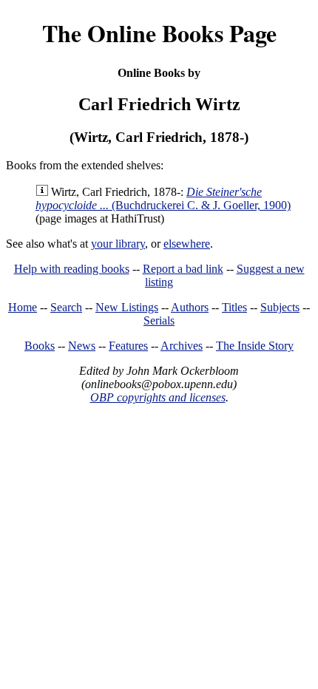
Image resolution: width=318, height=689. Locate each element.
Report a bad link (183, 268)
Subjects (280, 307)
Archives (181, 345)
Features (128, 345)
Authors (190, 307)
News (81, 345)
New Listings (126, 307)
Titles (234, 307)
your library (118, 243)
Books (39, 345)
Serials (159, 320)
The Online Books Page (159, 33)
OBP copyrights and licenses (158, 397)
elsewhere (186, 243)
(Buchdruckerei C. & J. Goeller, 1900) (163, 198)
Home (22, 307)
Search (66, 307)
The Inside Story (255, 345)
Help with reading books (71, 268)
